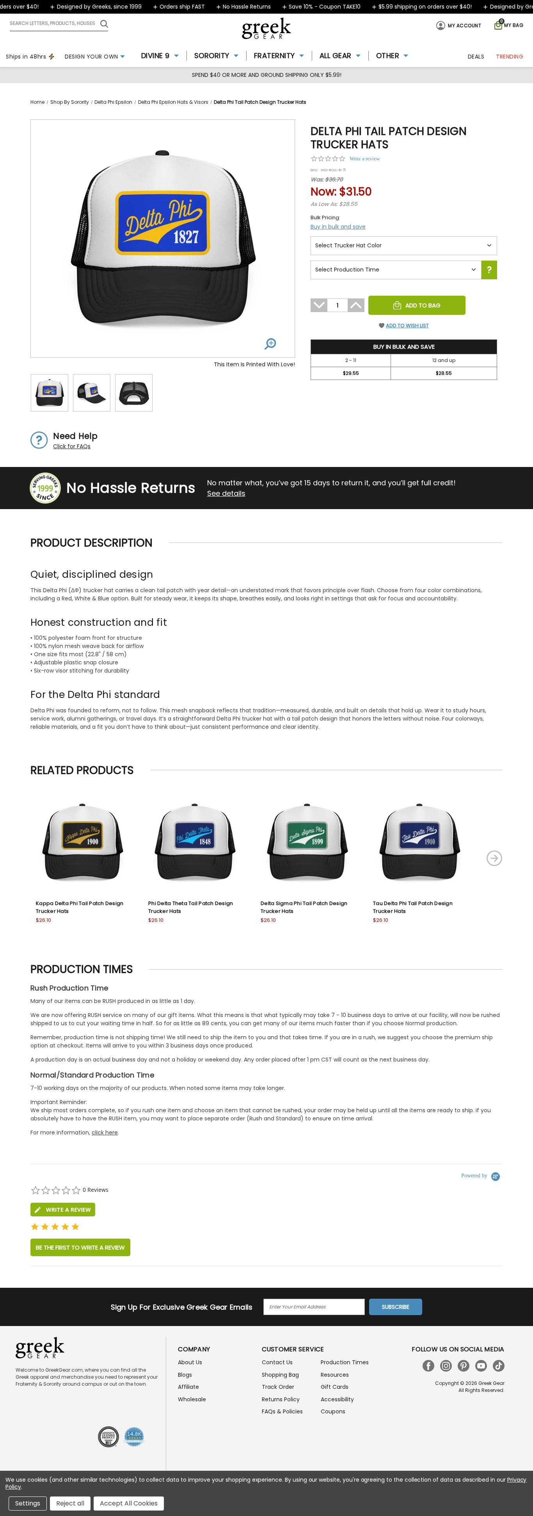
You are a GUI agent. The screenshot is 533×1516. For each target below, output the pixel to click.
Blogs (185, 1375)
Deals (476, 56)
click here (105, 1132)
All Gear (336, 55)
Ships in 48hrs (26, 56)
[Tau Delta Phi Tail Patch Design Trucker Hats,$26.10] (419, 842)
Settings (27, 1503)
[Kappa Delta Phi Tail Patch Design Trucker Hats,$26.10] (82, 842)
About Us (190, 1362)
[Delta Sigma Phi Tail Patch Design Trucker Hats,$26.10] (307, 842)
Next (494, 858)
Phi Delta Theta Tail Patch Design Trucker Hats (190, 907)
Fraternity (274, 55)
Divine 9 (155, 55)
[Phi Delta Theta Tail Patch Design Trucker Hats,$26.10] (195, 842)
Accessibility (337, 1399)
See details (226, 493)
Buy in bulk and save (338, 227)
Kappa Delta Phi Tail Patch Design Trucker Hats (79, 907)
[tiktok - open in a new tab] (499, 1366)
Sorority (211, 55)
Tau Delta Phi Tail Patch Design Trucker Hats (413, 907)
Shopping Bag (280, 1375)
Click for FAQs (72, 446)
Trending (509, 56)
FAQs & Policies (282, 1411)
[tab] (62, 1209)
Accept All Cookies (129, 1503)
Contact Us (277, 1362)
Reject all (70, 1503)
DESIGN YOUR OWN (91, 56)
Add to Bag (423, 305)
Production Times (345, 1362)
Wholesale (192, 1399)
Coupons (333, 1411)
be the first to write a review (80, 1247)
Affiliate (188, 1387)
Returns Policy (281, 1399)
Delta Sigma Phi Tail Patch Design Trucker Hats (304, 907)
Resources (335, 1375)
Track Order (278, 1387)
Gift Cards (334, 1387)
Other (388, 55)
